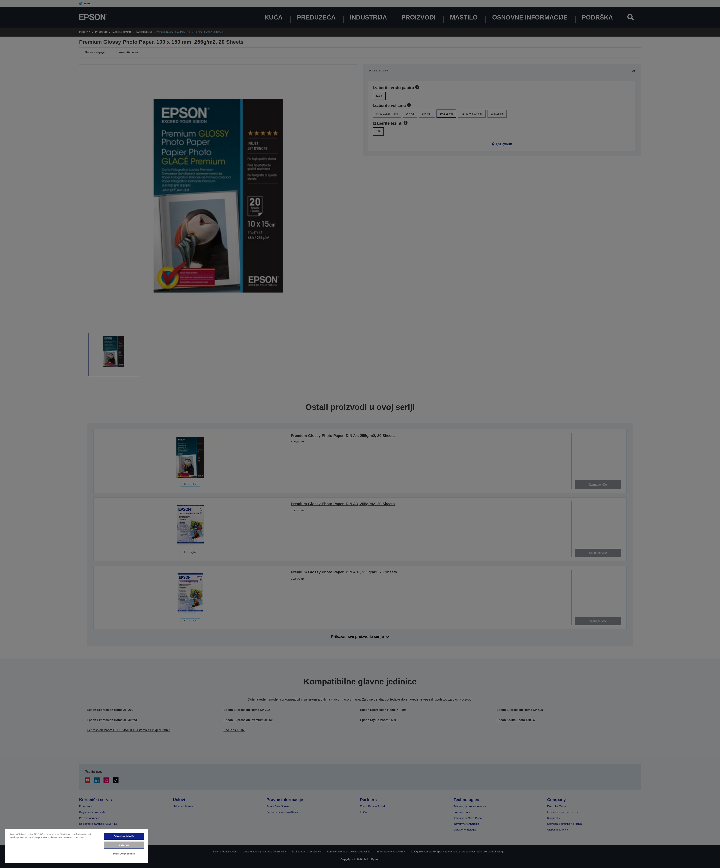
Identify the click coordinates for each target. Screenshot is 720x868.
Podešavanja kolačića (124, 854)
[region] (76, 845)
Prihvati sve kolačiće (124, 836)
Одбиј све (124, 845)
